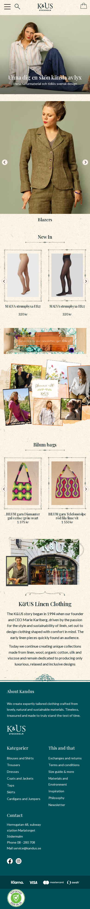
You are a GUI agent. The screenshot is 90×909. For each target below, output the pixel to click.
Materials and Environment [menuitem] (58, 781)
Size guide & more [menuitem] (61, 772)
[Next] (85, 162)
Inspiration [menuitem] (56, 791)
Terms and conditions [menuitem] (64, 765)
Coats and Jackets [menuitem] (20, 778)
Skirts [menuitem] (11, 792)
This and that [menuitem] (61, 748)
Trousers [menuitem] (13, 765)
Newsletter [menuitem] (56, 805)
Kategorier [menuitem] (17, 748)
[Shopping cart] (82, 6)
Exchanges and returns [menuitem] (65, 758)
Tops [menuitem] (10, 785)
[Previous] (4, 162)
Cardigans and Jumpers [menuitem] (23, 799)
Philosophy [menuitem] (56, 798)
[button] (7, 6)
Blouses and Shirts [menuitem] (20, 758)
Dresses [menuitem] (13, 772)
